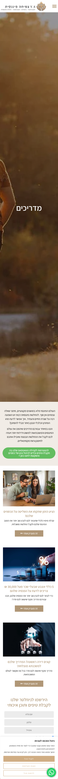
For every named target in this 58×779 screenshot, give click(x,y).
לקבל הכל (29, 759)
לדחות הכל (29, 773)
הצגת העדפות (29, 766)
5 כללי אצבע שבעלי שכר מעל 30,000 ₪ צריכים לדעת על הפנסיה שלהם (29, 588)
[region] (29, 757)
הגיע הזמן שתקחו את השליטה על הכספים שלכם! (29, 513)
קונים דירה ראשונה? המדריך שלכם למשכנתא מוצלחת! (29, 664)
